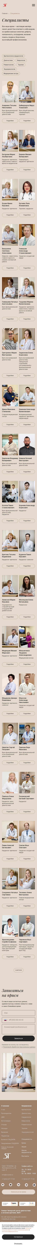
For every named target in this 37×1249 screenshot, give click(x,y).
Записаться (18, 1038)
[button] (18, 1191)
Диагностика (8, 60)
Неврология (21, 60)
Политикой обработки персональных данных (19, 1047)
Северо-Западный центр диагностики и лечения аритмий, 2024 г (16, 1212)
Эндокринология (9, 69)
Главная (5, 13)
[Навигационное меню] (33, 5)
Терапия (21, 65)
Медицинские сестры (11, 73)
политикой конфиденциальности (10, 1231)
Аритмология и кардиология (13, 56)
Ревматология (9, 65)
